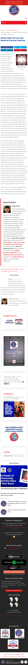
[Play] (14, 361)
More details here (16, 3)
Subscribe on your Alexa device (14, 571)
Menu (4, 22)
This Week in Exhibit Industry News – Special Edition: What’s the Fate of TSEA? (17, 503)
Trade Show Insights (10, 377)
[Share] (7, 47)
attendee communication (11, 269)
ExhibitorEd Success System (12, 255)
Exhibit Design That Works (14, 244)
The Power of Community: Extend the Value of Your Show (12, 494)
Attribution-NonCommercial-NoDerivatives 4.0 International (13, 381)
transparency (13, 271)
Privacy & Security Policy (14, 541)
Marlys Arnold (16, 206)
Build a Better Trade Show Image (14, 242)
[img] (14, 355)
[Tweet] (20, 47)
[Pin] (20, 50)
